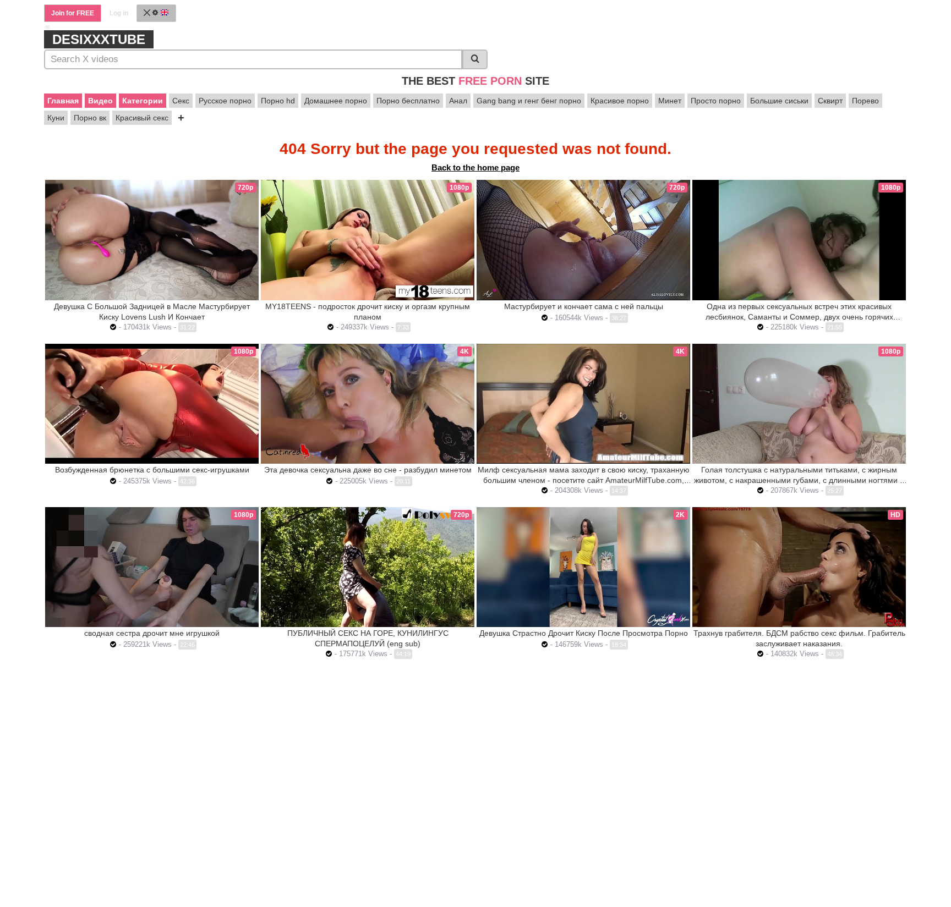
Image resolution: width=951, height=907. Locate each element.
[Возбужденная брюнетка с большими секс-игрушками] (152, 404)
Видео (100, 100)
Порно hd (278, 100)
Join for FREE (72, 13)
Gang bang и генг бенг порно (529, 100)
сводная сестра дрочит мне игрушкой (152, 633)
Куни (55, 117)
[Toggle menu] (47, 27)
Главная (63, 100)
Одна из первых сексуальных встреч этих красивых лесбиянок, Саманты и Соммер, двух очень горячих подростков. (799, 317)
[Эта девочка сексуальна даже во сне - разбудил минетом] (367, 404)
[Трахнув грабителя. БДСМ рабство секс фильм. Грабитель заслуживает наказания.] (799, 567)
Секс (180, 100)
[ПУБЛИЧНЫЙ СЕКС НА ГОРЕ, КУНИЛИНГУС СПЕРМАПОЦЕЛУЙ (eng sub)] (367, 567)
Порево (865, 100)
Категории (142, 100)
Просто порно (716, 100)
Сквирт (830, 100)
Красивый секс (142, 117)
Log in (119, 13)
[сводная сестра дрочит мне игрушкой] (152, 567)
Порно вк (90, 117)
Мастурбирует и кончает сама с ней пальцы (583, 306)
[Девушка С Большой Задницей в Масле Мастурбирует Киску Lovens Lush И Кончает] (152, 240)
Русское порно (225, 100)
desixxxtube (98, 39)
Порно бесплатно (408, 100)
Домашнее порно (335, 100)
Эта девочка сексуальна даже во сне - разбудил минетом (368, 469)
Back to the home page (475, 167)
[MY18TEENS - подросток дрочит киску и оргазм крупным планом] (367, 240)
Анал (458, 100)
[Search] (475, 59)
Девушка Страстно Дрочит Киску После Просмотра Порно (583, 633)
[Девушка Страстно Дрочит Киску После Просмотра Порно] (583, 567)
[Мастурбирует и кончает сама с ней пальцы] (583, 240)
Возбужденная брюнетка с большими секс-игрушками (152, 469)
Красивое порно (620, 100)
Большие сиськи (779, 100)
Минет (669, 100)
